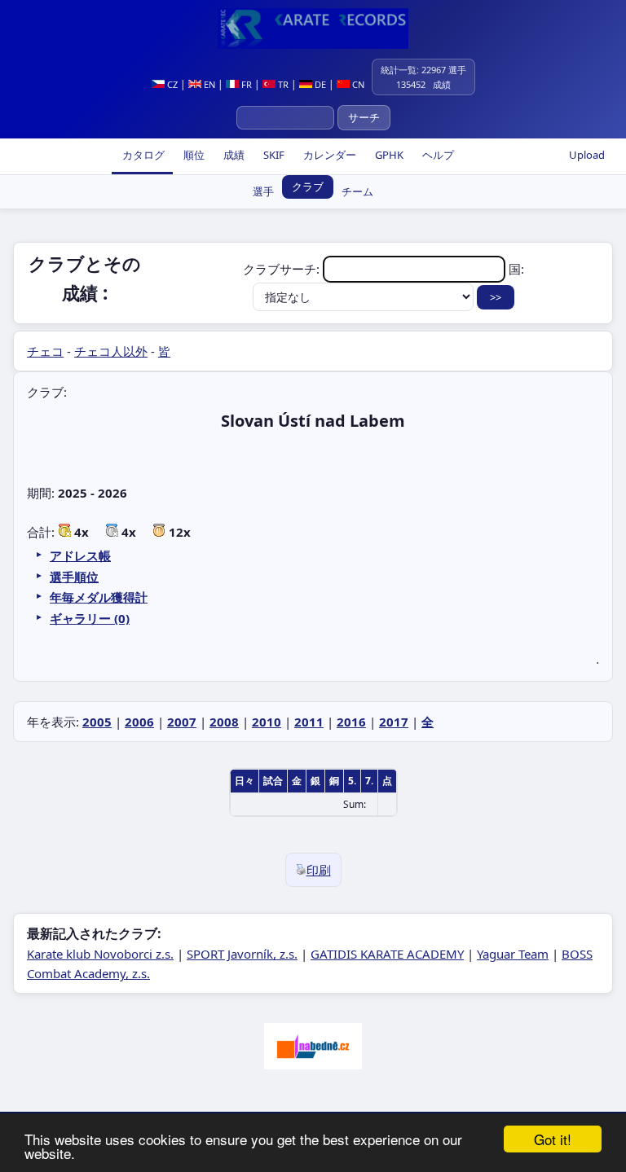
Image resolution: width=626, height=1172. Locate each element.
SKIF (272, 154)
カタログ (142, 154)
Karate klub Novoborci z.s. (100, 954)
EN (208, 84)
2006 (139, 721)
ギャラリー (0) (90, 618)
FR (245, 84)
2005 (97, 721)
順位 (193, 154)
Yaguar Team (513, 954)
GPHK (388, 154)
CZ (171, 84)
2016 (351, 721)
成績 (233, 154)
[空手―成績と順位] (313, 28)
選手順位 (74, 576)
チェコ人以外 (111, 351)
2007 (181, 721)
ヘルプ (437, 154)
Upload (587, 154)
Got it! (552, 1139)
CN (357, 84)
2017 (393, 721)
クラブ (308, 186)
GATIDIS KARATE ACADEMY (387, 954)
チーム (357, 191)
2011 (309, 721)
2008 (224, 721)
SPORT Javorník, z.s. (242, 954)
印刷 (318, 870)
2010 (266, 721)
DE (319, 84)
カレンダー (328, 154)
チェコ (45, 351)
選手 (263, 191)
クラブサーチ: (283, 269)
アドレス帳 (80, 555)
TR (282, 84)
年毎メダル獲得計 (99, 597)
